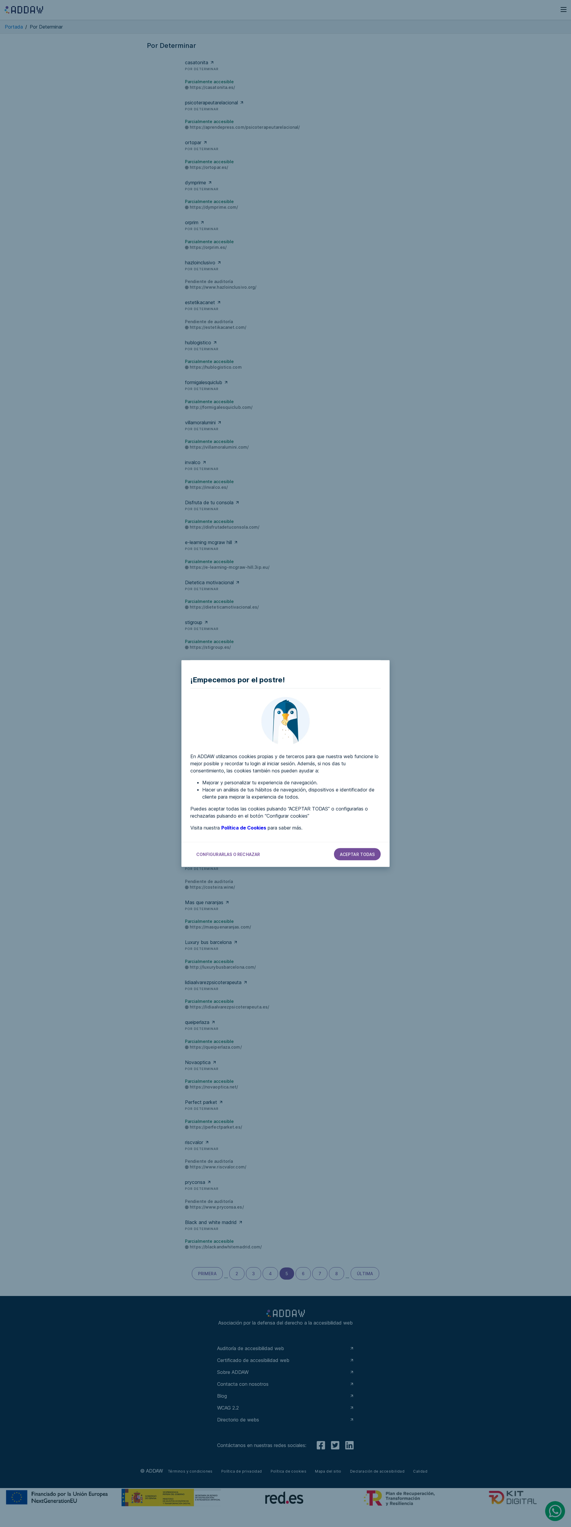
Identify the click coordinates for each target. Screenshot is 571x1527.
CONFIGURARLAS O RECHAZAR (228, 854)
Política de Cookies (243, 828)
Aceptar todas (357, 854)
